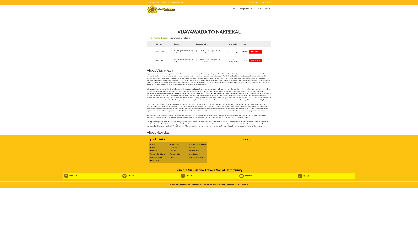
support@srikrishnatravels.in (173, 2)
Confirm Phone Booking (197, 144)
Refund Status (175, 154)
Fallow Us (73, 176)
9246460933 (154, 2)
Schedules (173, 151)
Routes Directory (161, 38)
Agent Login (265, 2)
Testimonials (174, 144)
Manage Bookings (245, 9)
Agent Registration (157, 157)
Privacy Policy (194, 151)
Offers (152, 144)
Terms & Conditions (157, 154)
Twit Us (131, 176)
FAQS (172, 157)
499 (244, 51)
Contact (267, 9)
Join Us (189, 176)
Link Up (306, 176)
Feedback (153, 151)
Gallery (152, 148)
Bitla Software (242, 185)
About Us (258, 9)
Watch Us (248, 176)
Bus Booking (154, 161)
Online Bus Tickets (196, 157)
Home (234, 9)
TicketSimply (220, 185)
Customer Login (252, 2)
